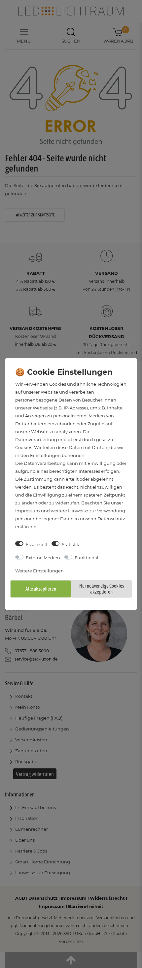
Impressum (27, 510)
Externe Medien (43, 557)
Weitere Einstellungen (39, 570)
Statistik (70, 544)
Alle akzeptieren (40, 588)
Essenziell (36, 544)
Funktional (86, 557)
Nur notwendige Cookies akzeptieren (101, 589)
